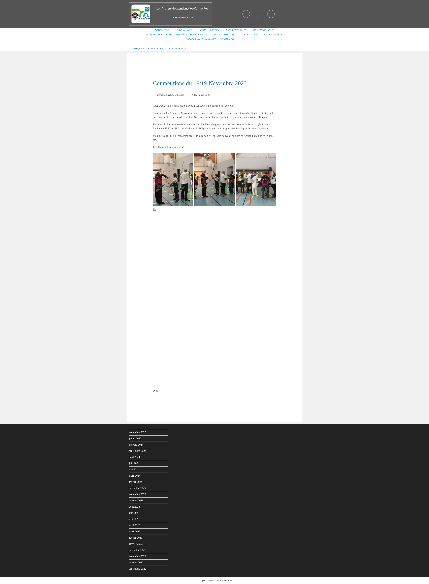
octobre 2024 (136, 444)
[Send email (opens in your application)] (271, 14)
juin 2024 (134, 463)
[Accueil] (127, 48)
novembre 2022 (137, 556)
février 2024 (135, 481)
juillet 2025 (135, 438)
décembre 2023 (137, 488)
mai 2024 (134, 469)
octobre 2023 (136, 500)
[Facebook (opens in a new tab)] (246, 14)
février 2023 (135, 537)
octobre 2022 (136, 562)
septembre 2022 (137, 568)
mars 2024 (134, 475)
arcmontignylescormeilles (170, 95)
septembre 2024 (137, 450)
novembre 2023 (137, 494)
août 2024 (134, 457)
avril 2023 (134, 525)
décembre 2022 (137, 550)
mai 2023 (134, 519)
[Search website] (242, 39)
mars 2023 (134, 531)
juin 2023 (134, 512)
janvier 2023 (136, 543)
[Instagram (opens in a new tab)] (258, 14)
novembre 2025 (137, 432)
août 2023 (134, 506)
